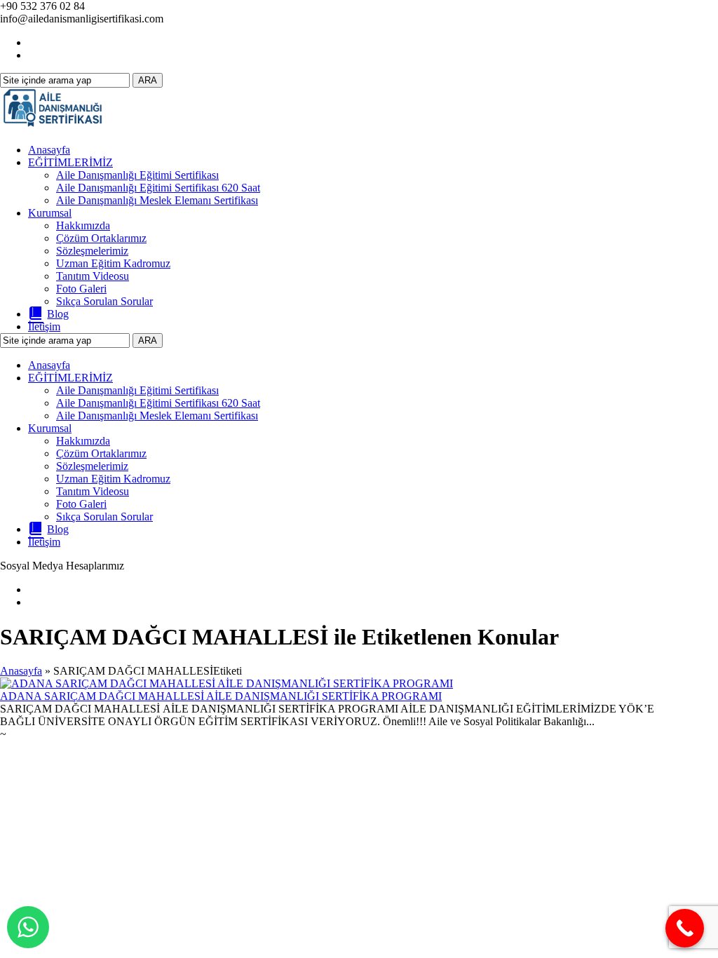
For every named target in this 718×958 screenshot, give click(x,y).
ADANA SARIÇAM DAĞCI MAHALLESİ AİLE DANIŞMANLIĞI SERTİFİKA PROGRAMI (221, 696)
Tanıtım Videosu (92, 276)
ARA (147, 80)
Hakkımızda (83, 225)
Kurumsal (50, 213)
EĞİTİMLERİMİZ (70, 162)
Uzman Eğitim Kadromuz (113, 263)
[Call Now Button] (684, 928)
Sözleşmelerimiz (92, 251)
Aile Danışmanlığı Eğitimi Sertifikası (137, 175)
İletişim (44, 326)
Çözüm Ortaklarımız (101, 238)
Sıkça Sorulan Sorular (104, 301)
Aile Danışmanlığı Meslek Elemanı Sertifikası (157, 200)
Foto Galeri (81, 289)
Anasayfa (49, 150)
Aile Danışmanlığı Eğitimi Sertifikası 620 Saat (158, 188)
